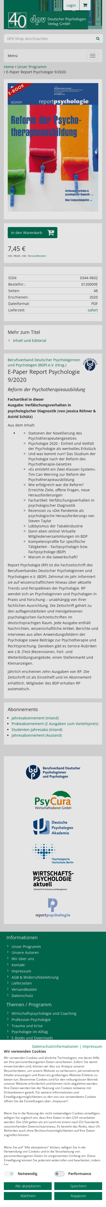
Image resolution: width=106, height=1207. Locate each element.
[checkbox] (9, 1173)
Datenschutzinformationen (55, 1046)
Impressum (92, 1046)
